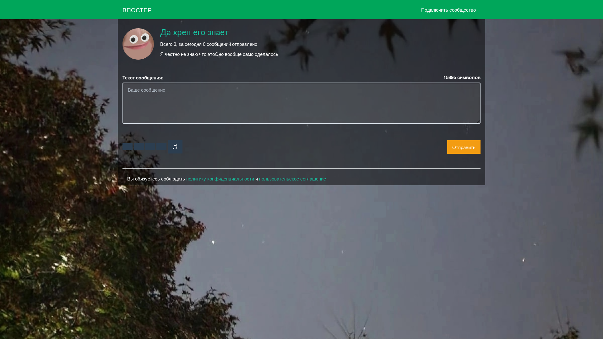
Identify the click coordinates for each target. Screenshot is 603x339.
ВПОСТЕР (137, 9)
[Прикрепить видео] (139, 146)
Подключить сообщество (448, 9)
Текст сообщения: (143, 77)
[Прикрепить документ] (161, 146)
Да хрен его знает (194, 33)
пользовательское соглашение (292, 178)
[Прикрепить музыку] (175, 146)
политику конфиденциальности (220, 178)
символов (462, 77)
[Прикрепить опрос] (150, 146)
